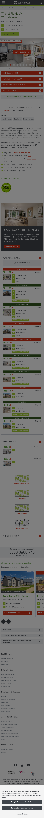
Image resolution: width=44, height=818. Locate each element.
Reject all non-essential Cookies (22, 808)
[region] (22, 801)
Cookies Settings (22, 814)
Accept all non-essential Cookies (22, 802)
